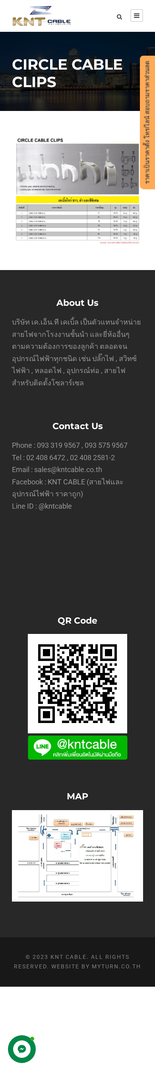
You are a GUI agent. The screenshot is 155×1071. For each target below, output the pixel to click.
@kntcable (55, 506)
